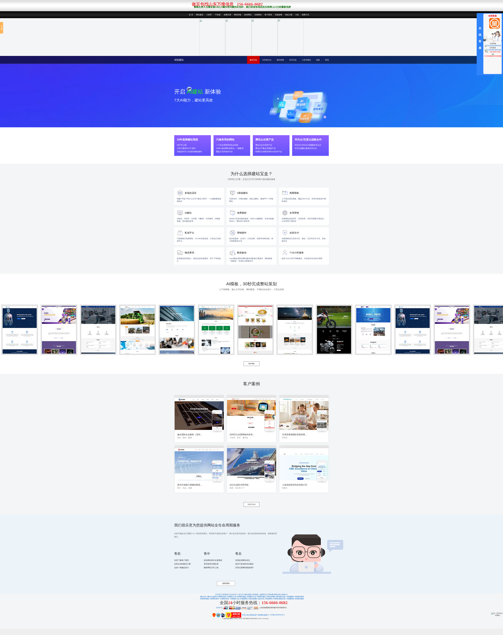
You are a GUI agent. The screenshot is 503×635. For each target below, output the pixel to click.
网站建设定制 (281, 597)
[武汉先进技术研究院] (251, 464)
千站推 (217, 15)
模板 (318, 60)
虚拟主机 (261, 599)
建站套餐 (280, 60)
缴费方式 (305, 15)
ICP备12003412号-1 (277, 615)
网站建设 (199, 15)
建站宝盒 (253, 60)
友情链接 (255, 594)
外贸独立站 (266, 60)
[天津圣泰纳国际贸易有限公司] (304, 414)
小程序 (209, 15)
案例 (327, 60)
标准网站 (248, 15)
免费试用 (227, 15)
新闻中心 (285, 594)
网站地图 (248, 594)
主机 (297, 15)
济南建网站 (290, 597)
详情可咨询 (251, 504)
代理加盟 (270, 594)
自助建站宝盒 (251, 597)
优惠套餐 (278, 15)
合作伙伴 (233, 594)
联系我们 (226, 594)
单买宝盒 (293, 60)
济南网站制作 (222, 597)
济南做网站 (269, 599)
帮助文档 (277, 594)
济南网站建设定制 (279, 599)
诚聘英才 (263, 594)
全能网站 (258, 15)
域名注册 (288, 15)
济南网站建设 (241, 597)
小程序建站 (306, 60)
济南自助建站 (271, 597)
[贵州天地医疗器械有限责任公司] (199, 464)
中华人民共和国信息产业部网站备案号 (255, 615)
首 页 (191, 15)
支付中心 (219, 608)
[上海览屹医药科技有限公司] (304, 464)
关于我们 (218, 594)
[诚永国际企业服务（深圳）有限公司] (199, 414)
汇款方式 (240, 594)
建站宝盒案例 (212, 597)
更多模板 (251, 364)
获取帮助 (226, 583)
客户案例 (268, 15)
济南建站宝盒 (231, 597)
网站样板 (237, 15)
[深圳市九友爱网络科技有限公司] (251, 414)
